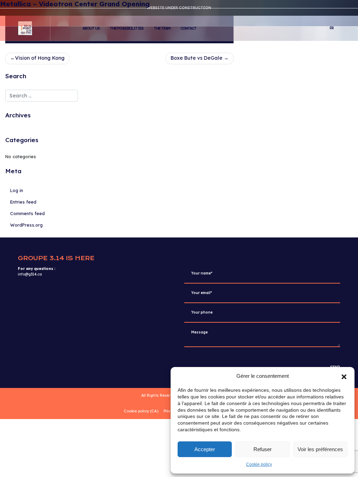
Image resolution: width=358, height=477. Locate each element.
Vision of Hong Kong (40, 58)
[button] (344, 376)
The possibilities (126, 28)
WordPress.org (26, 225)
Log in (16, 190)
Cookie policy (259, 464)
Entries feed (23, 202)
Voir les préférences (320, 449)
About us (91, 28)
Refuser (262, 449)
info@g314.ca (30, 274)
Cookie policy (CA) (141, 411)
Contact (188, 28)
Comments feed (27, 213)
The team (162, 28)
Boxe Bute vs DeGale (196, 58)
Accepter (204, 449)
